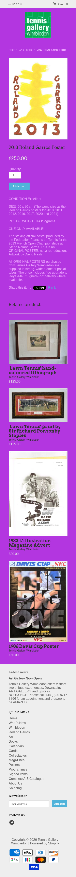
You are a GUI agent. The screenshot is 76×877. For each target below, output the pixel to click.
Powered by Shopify (44, 843)
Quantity (15, 169)
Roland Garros (19, 732)
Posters (14, 764)
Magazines (17, 760)
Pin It (52, 287)
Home (13, 718)
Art (11, 737)
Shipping (15, 788)
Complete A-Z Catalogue (26, 778)
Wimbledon (17, 727)
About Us (15, 783)
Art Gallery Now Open (25, 678)
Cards (13, 751)
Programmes (18, 769)
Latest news (18, 672)
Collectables (18, 755)
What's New (17, 723)
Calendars (16, 746)
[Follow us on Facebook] (12, 823)
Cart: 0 (63, 4)
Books (13, 741)
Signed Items (18, 774)
